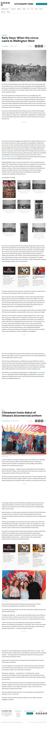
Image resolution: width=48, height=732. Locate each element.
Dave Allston (5, 46)
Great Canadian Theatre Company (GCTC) (23, 276)
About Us (18, 712)
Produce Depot (6, 276)
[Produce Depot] (9, 271)
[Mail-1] (2, 3)
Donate (18, 715)
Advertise (18, 716)
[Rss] (2, 5)
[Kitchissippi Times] (24, 4)
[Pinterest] (41, 46)
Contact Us (18, 714)
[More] (45, 46)
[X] (39, 46)
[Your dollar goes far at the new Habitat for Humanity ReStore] (39, 271)
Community (5, 35)
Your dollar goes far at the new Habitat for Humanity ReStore (39, 277)
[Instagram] (4, 3)
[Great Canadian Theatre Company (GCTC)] (24, 271)
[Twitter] (9, 3)
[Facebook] (6, 3)
